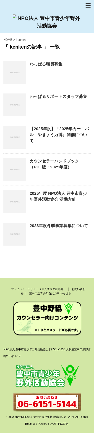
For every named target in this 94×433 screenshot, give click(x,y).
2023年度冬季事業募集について (59, 225)
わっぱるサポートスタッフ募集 (58, 96)
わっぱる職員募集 (46, 64)
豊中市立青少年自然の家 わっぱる (50, 293)
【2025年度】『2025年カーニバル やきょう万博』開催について (59, 134)
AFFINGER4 (60, 423)
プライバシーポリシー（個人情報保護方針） (38, 289)
